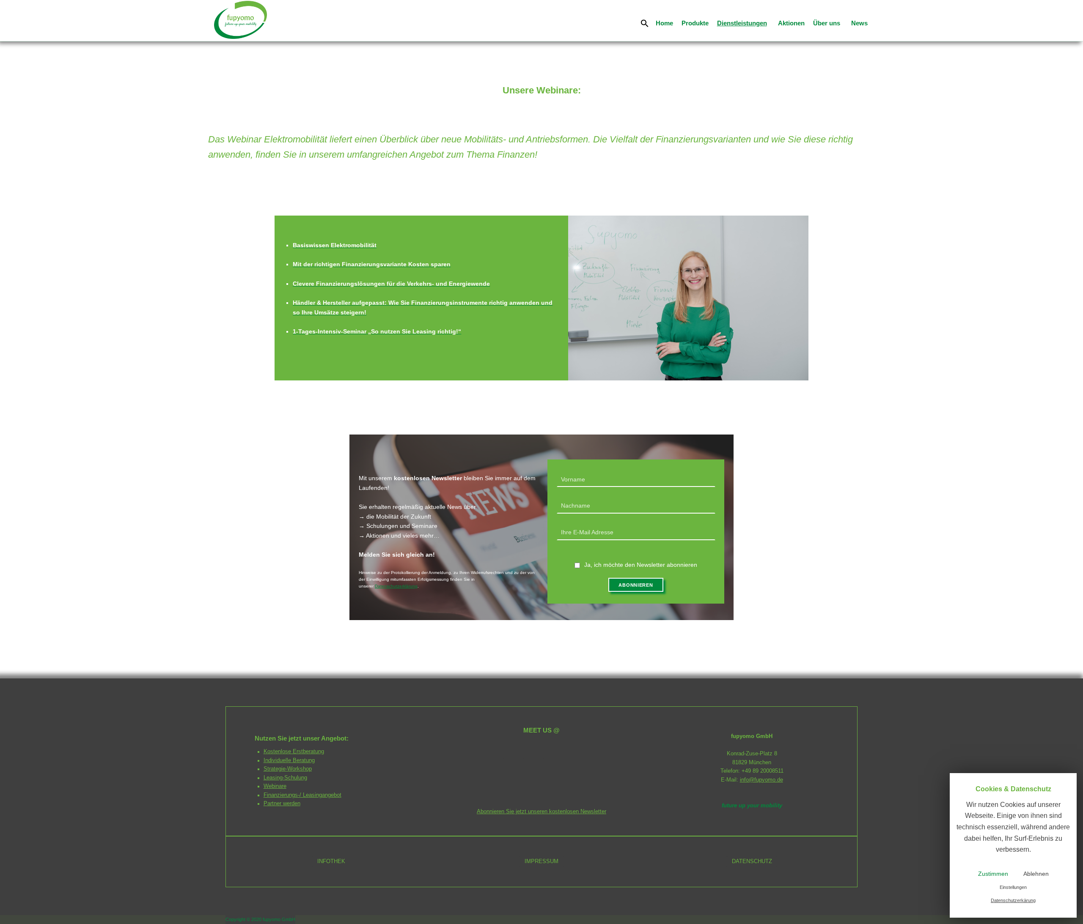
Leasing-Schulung (285, 778)
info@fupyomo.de (761, 780)
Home (664, 23)
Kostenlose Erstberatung (294, 752)
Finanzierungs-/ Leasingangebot (302, 795)
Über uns (826, 23)
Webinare (275, 786)
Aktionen (791, 23)
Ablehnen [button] (1036, 873)
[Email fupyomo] (531, 749)
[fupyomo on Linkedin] (552, 749)
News (859, 23)
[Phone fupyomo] (511, 749)
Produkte (695, 23)
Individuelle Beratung (289, 760)
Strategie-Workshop (288, 769)
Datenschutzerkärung (1013, 900)
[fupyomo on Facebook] (572, 749)
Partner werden (282, 803)
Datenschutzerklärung (396, 586)
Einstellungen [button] (1013, 887)
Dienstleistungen (742, 23)
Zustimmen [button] (993, 873)
